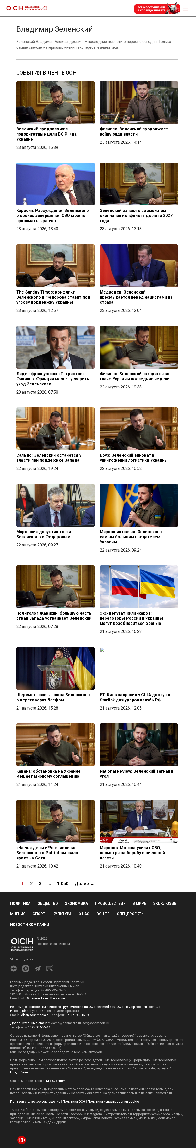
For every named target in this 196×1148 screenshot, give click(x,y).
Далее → (84, 883)
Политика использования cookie (113, 1101)
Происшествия (110, 903)
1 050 (62, 883)
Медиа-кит (55, 1081)
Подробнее (19, 1072)
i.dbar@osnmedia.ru (35, 1015)
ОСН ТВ (103, 914)
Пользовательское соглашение (35, 1101)
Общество (48, 903)
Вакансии (57, 998)
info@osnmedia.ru (34, 998)
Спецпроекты (130, 914)
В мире (139, 903)
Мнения (18, 914)
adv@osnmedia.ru (95, 1023)
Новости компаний (29, 925)
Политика (20, 903)
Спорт (39, 914)
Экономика (76, 903)
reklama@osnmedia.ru (64, 1023)
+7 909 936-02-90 (77, 1015)
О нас (84, 914)
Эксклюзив (164, 903)
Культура (62, 914)
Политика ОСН (74, 1101)
